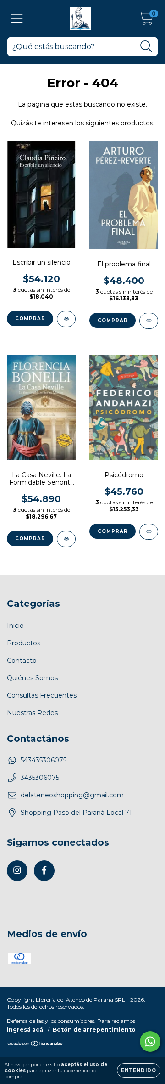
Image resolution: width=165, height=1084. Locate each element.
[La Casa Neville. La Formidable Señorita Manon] (66, 539)
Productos (23, 643)
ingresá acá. (25, 1029)
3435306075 (40, 777)
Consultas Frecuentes (42, 695)
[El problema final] (148, 321)
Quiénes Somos (32, 678)
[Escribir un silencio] (66, 319)
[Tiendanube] (35, 1044)
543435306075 (43, 760)
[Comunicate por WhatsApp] (150, 1041)
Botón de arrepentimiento (94, 1029)
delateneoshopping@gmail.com (72, 795)
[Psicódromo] (148, 532)
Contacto (22, 660)
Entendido (138, 1070)
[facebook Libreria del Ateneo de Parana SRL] (44, 870)
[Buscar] (146, 46)
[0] (146, 21)
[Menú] (17, 18)
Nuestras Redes (32, 713)
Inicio (15, 625)
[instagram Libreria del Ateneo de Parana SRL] (17, 870)
